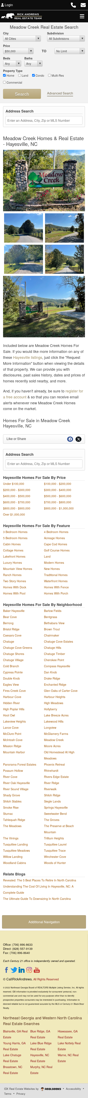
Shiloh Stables (12, 801)
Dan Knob (50, 672)
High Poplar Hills (13, 709)
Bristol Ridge (11, 629)
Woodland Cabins (14, 863)
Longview (50, 727)
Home (10, 75)
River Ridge (51, 783)
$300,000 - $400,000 (57, 490)
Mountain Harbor (14, 752)
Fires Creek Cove (14, 691)
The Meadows (12, 826)
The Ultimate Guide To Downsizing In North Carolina (37, 899)
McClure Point (12, 734)
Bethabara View (54, 623)
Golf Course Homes (57, 550)
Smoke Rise (11, 807)
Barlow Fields (52, 611)
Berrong (8, 623)
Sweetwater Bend (55, 814)
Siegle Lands (52, 801)
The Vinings (10, 838)
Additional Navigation (44, 922)
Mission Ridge (12, 746)
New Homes (52, 569)
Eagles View (11, 684)
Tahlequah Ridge (14, 820)
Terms (7, 1094)
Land (24, 75)
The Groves (51, 820)
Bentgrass (50, 617)
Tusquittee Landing (15, 844)
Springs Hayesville (56, 807)
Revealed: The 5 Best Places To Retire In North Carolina (39, 880)
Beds (6, 58)
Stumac (8, 814)
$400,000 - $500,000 (16, 496)
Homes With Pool (14, 593)
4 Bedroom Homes (56, 532)
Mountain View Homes (17, 569)
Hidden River (11, 703)
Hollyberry (50, 709)
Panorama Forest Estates (19, 764)
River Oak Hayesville (16, 783)
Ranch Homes (12, 575)
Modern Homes (54, 562)
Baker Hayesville (14, 611)
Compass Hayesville (57, 666)
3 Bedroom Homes (15, 532)
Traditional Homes (56, 575)
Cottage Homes (13, 550)
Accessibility (73, 1089)
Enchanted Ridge (55, 684)
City (6, 33)
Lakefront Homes (14, 556)
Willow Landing (13, 857)
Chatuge (8, 641)
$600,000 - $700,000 (16, 502)
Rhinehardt (51, 770)
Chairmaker (51, 635)
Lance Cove (11, 727)
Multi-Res (57, 75)
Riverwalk (50, 789)
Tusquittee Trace (55, 850)
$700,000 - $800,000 (57, 502)
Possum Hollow (13, 770)
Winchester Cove (55, 857)
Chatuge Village (13, 660)
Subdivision (55, 33)
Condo (39, 75)
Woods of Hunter (55, 863)
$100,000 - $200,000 (57, 484)
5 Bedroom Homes (15, 538)
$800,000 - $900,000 (16, 508)
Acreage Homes (54, 538)
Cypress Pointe (13, 672)
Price (6, 46)
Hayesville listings (27, 357)
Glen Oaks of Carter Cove (61, 691)
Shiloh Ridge (52, 795)
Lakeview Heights (14, 721)
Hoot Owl (9, 715)
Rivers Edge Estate (56, 777)
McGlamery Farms (56, 734)
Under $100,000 (13, 484)
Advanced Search (60, 93)
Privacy (20, 1094)
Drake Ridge (52, 678)
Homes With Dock (14, 587)
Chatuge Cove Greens (17, 648)
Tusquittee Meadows (16, 850)
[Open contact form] (83, 4)
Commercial (14, 82)
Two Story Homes (14, 581)
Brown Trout (52, 629)
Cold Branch (11, 666)
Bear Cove (10, 617)
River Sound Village (15, 789)
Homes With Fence (56, 587)
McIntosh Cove (13, 740)
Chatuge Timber (54, 654)
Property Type (13, 71)
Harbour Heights (54, 697)
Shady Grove (11, 795)
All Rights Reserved (46, 979)
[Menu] (82, 16)
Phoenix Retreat (54, 764)
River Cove (10, 777)
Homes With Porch (56, 593)
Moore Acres (52, 746)
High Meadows (53, 703)
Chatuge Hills (52, 648)
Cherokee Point (54, 660)
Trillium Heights (54, 838)
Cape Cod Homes (55, 544)
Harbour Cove (12, 697)
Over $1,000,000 (14, 514)
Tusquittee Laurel (55, 844)
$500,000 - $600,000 (57, 496)
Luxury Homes (12, 562)
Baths (28, 58)
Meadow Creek (54, 740)
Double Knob (11, 678)
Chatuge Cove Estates (58, 641)
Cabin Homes (12, 544)
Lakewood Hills (53, 721)
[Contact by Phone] (73, 4)
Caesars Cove (12, 635)
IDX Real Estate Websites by (21, 1089)
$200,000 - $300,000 (16, 490)
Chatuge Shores (13, 654)
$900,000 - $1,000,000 (59, 508)
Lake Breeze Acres (56, 715)
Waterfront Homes (56, 581)
